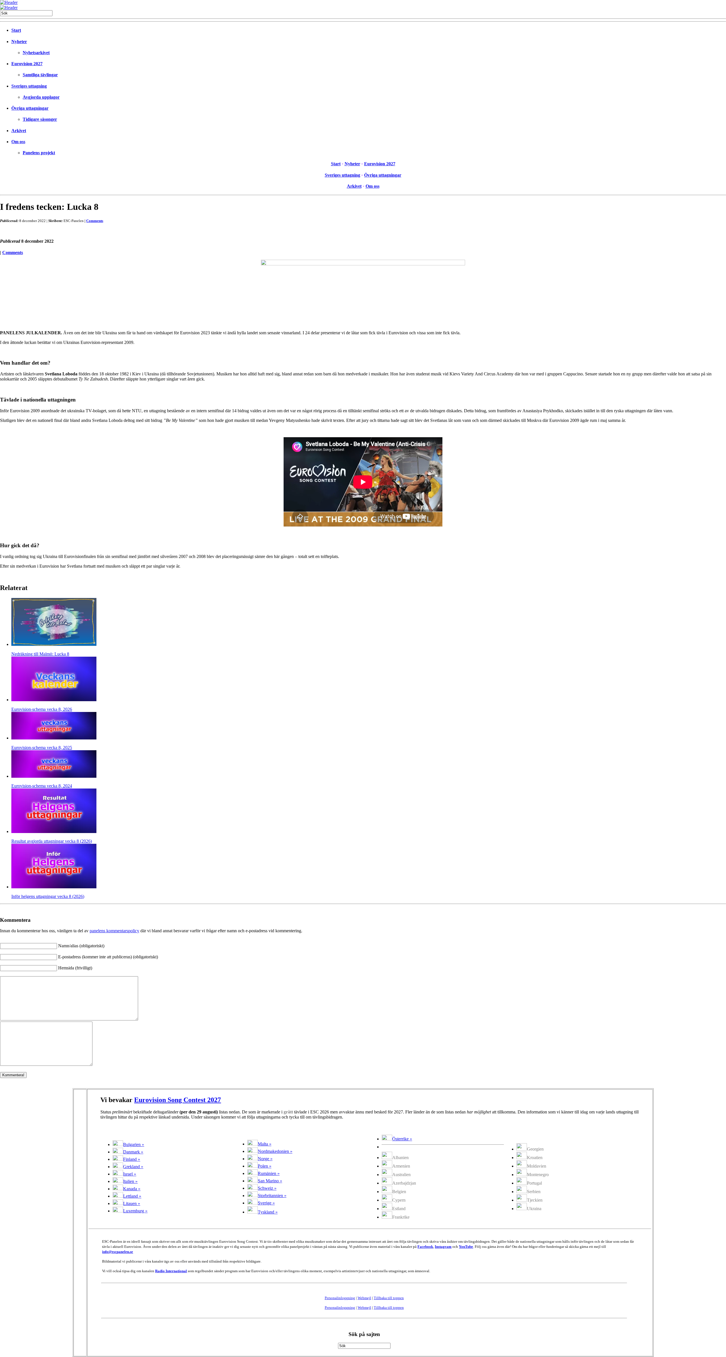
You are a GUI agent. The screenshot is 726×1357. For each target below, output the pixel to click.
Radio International (171, 1271)
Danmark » (133, 1151)
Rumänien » (269, 1173)
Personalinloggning (340, 1298)
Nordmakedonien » (275, 1151)
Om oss (18, 141)
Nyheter (19, 41)
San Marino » (270, 1180)
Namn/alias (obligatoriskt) (81, 945)
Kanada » (131, 1188)
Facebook (425, 1246)
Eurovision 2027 (27, 63)
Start (16, 30)
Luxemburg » (135, 1210)
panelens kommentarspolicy (114, 930)
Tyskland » (268, 1212)
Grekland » (133, 1166)
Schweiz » (267, 1188)
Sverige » (266, 1202)
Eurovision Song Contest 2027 (177, 1100)
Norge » (265, 1158)
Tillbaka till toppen (389, 1298)
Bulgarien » (133, 1144)
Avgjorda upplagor (41, 97)
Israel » (129, 1174)
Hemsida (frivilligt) (75, 967)
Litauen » (131, 1203)
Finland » (131, 1159)
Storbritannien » (272, 1195)
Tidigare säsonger (40, 119)
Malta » (264, 1144)
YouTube (466, 1246)
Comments (94, 221)
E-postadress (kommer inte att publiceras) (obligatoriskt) (108, 956)
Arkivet (18, 130)
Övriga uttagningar (29, 108)
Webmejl (364, 1298)
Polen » (264, 1166)
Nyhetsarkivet (36, 52)
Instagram (443, 1246)
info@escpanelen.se (117, 1252)
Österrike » (402, 1138)
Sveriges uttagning (29, 86)
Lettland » (132, 1196)
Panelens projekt (39, 152)
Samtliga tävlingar (40, 74)
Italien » (130, 1181)
